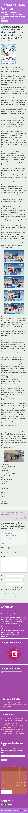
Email (3, 580)
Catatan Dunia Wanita (13, 7)
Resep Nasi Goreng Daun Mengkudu (12, 724)
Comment (3, 556)
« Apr (7, 792)
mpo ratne (7, 533)
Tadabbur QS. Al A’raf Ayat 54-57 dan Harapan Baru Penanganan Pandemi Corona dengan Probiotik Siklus (15, 720)
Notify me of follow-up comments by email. (13, 593)
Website (3, 584)
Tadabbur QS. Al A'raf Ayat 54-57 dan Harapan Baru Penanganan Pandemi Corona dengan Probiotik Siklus (15, 704)
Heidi (24, 810)
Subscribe (4, 760)
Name (3, 576)
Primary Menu (5, 21)
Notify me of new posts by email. (11, 596)
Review (7, 508)
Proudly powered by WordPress (9, 810)
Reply (3, 543)
